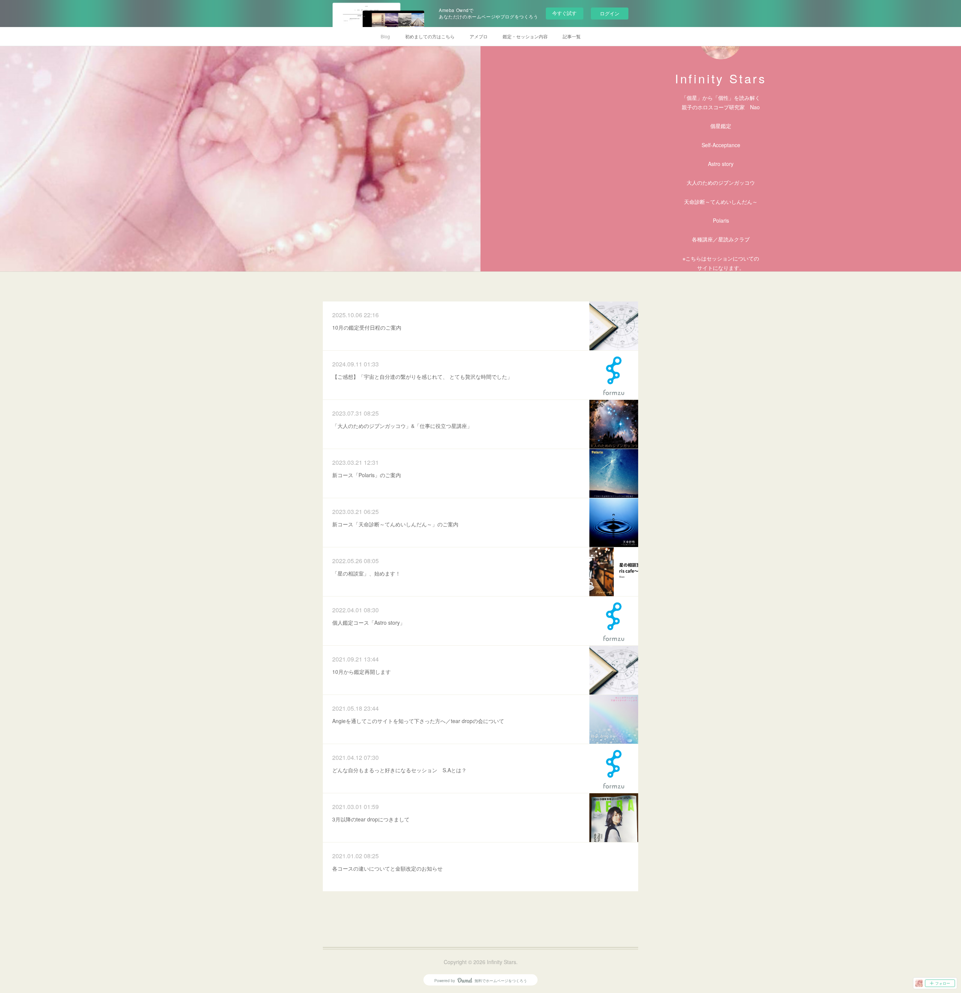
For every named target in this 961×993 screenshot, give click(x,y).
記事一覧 (572, 36)
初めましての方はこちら (430, 36)
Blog (385, 36)
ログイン (609, 13)
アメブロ (479, 36)
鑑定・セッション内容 (525, 36)
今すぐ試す (564, 13)
